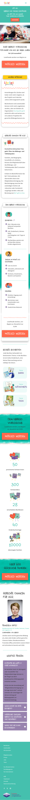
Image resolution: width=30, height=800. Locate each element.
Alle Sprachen (7, 750)
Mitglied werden (15, 64)
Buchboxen (6, 745)
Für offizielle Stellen (9, 767)
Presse (5, 757)
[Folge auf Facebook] (4, 788)
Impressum (7, 779)
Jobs (5, 760)
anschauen (15, 19)
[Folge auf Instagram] (10, 788)
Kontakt (6, 781)
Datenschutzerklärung (9, 784)
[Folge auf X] (7, 788)
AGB (5, 776)
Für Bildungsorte (8, 769)
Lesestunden (7, 748)
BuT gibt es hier (19, 193)
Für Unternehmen (8, 772)
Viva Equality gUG (19, 111)
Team (5, 762)
